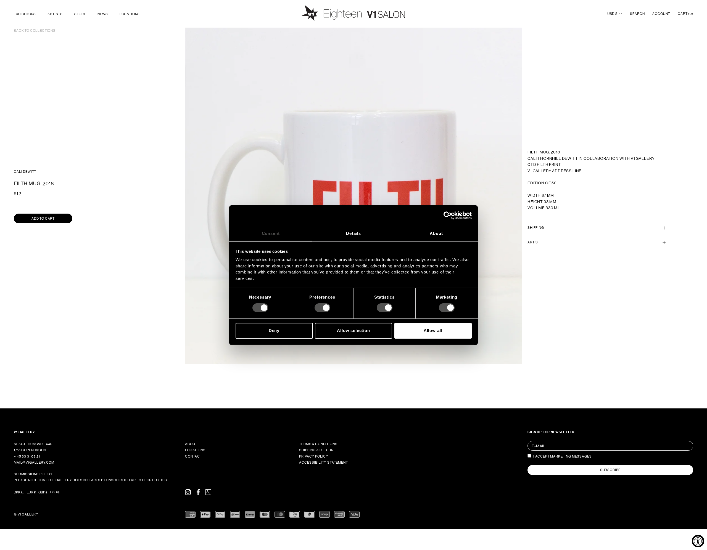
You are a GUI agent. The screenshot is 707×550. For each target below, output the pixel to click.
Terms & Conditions (318, 444)
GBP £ (43, 492)
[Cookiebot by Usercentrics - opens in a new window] (447, 215)
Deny (274, 330)
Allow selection (353, 330)
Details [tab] (353, 233)
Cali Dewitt (25, 172)
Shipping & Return (316, 450)
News (102, 14)
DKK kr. (19, 492)
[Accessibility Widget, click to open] (698, 541)
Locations (130, 14)
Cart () (685, 14)
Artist (533, 242)
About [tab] (436, 233)
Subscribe (610, 470)
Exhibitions (25, 14)
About (191, 444)
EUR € (31, 492)
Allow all (433, 330)
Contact (193, 456)
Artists (55, 14)
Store (80, 14)
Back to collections (35, 31)
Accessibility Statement (323, 462)
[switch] (322, 307)
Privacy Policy (313, 456)
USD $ (612, 14)
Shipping (535, 228)
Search (637, 14)
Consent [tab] (271, 233)
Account (661, 14)
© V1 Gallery (26, 514)
